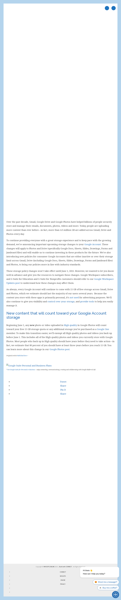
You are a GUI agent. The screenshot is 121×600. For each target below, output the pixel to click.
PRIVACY (62, 584)
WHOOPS (63, 576)
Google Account (92, 244)
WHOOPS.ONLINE (49, 566)
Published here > (22, 356)
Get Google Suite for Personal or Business (21, 370)
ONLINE (62, 580)
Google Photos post (60, 349)
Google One (103, 329)
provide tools (87, 301)
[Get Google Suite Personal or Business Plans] (29, 365)
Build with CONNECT (65, 566)
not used (74, 297)
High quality (70, 325)
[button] (62, 381)
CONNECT (63, 572)
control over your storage (61, 301)
